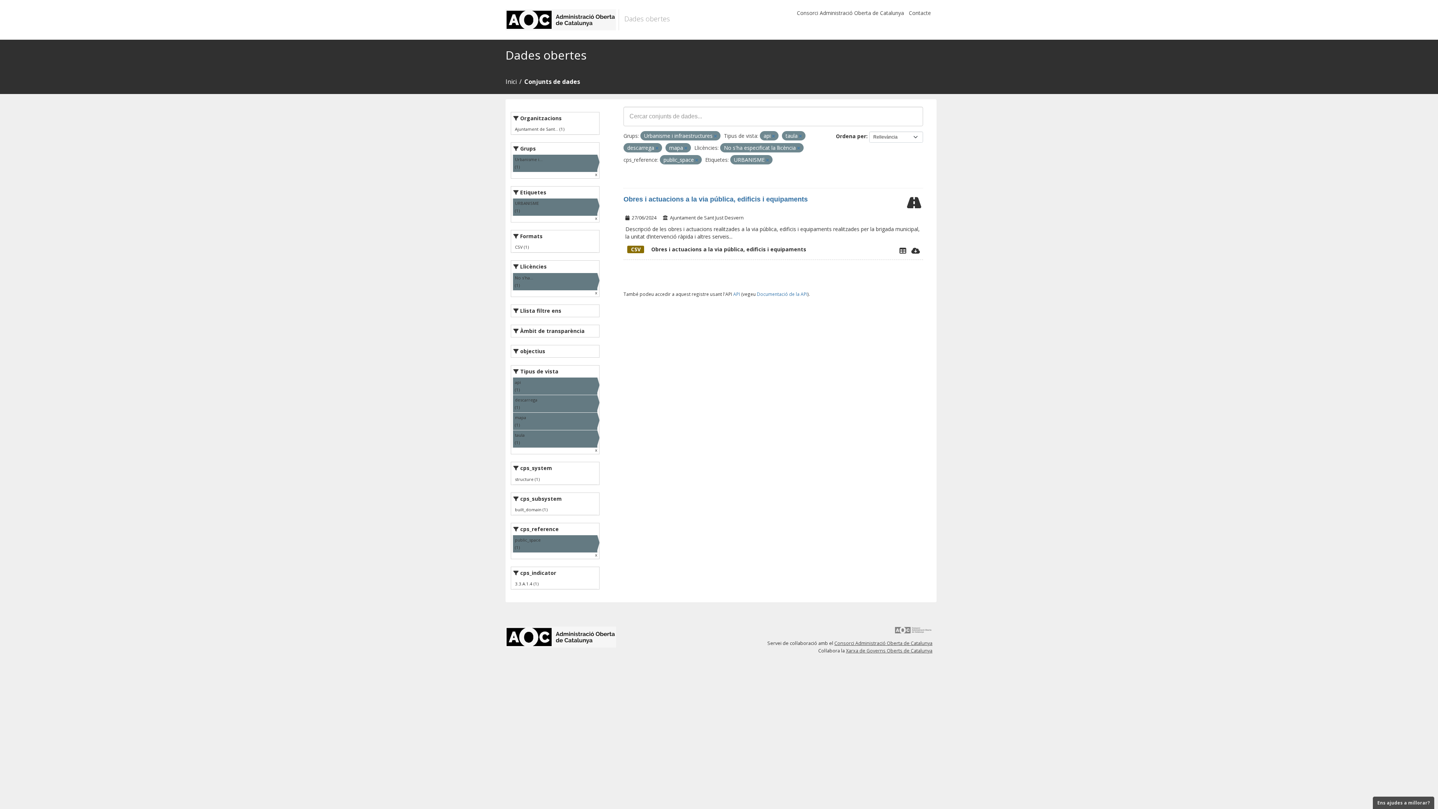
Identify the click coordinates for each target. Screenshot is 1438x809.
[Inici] (562, 19)
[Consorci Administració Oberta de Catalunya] (913, 633)
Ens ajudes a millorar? (1403, 803)
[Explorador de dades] (902, 250)
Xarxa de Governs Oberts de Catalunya (889, 651)
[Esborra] (715, 136)
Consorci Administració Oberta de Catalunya (850, 12)
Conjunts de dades (552, 82)
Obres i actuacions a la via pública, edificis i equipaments (716, 199)
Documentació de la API (782, 294)
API (736, 294)
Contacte (920, 12)
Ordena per (851, 136)
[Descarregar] (915, 250)
